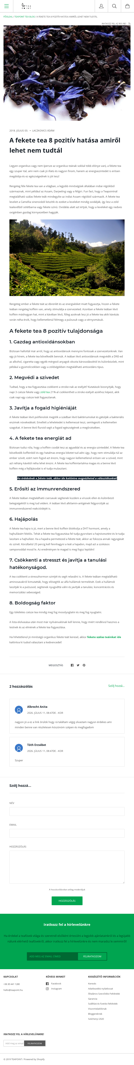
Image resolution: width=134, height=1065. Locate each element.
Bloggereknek (95, 1013)
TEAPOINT (16, 1059)
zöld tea (45, 392)
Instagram (56, 988)
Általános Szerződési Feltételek (104, 993)
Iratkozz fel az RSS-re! (114, 23)
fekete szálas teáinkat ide (104, 637)
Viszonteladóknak (97, 1008)
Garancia (92, 998)
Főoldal (8, 16)
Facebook (56, 983)
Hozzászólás (17, 846)
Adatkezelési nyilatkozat (100, 988)
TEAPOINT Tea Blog (24, 16)
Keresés (92, 983)
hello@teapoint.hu (13, 990)
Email (13, 824)
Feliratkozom (35, 1043)
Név (11, 803)
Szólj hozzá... (116, 686)
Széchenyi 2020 (96, 1018)
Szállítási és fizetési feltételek (103, 1003)
